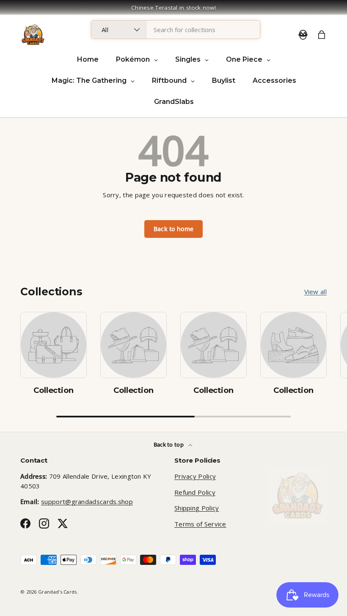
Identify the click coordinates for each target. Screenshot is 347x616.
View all (315, 291)
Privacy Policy (195, 476)
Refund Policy (194, 492)
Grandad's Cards (57, 592)
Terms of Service (200, 524)
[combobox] (175, 29)
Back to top (169, 444)
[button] (321, 34)
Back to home (174, 229)
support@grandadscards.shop (87, 501)
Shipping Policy (196, 508)
